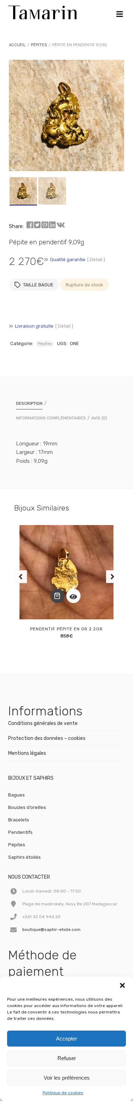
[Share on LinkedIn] (52, 225)
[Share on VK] (60, 225)
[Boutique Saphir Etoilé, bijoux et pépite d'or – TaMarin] (42, 10)
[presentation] (20, 576)
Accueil (17, 45)
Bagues (16, 795)
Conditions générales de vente (43, 723)
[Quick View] (73, 596)
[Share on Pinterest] (44, 225)
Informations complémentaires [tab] (51, 417)
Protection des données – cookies (46, 738)
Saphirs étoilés (24, 857)
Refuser (66, 1058)
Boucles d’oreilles (27, 807)
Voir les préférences (67, 1078)
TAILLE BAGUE (38, 284)
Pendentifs (20, 832)
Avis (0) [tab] (99, 417)
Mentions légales (27, 753)
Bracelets (18, 819)
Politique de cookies (63, 1092)
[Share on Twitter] (37, 225)
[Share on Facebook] (30, 225)
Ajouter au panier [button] (57, 596)
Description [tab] (29, 403)
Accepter (66, 1039)
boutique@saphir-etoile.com (51, 929)
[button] (122, 985)
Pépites (39, 45)
